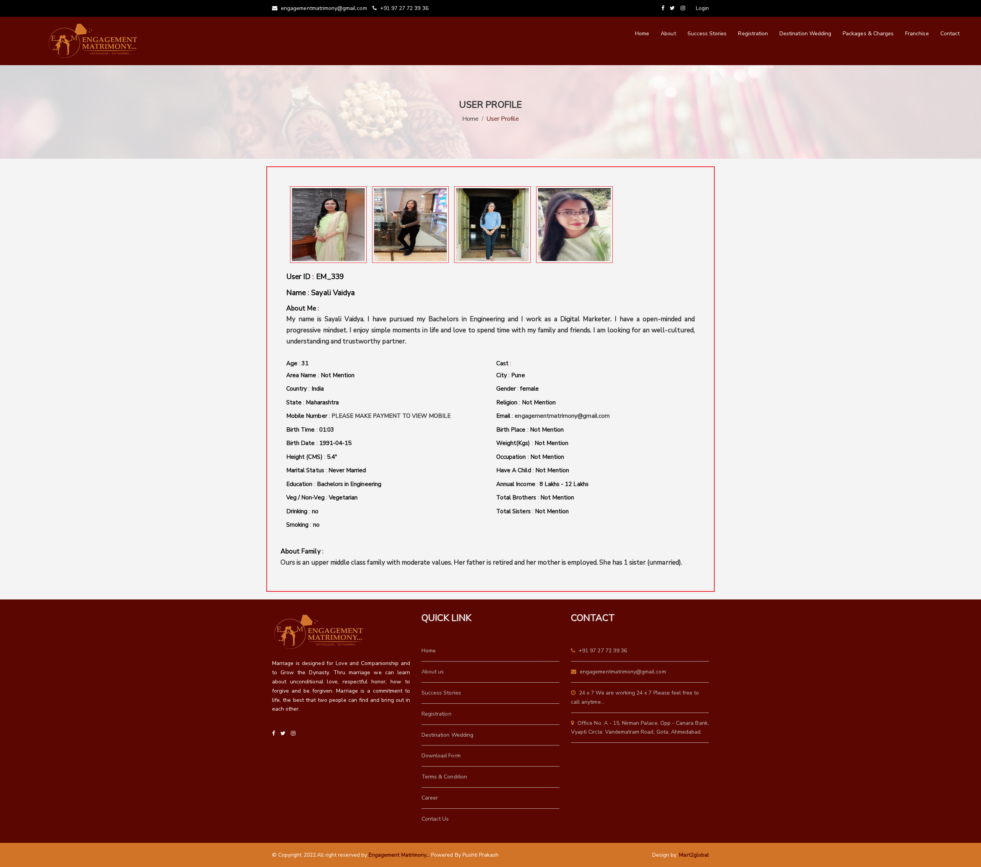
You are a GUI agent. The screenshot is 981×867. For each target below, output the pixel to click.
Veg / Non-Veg (322, 497)
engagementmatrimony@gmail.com (323, 8)
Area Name (320, 375)
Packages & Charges (868, 33)
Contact (950, 33)
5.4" (332, 457)
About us (433, 671)
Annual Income (542, 484)
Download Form (441, 755)
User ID (315, 277)
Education (333, 484)
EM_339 (330, 277)
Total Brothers (535, 497)
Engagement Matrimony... (399, 855)
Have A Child (532, 470)
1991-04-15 (335, 443)
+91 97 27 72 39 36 (403, 8)
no (315, 511)
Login (702, 8)
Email (553, 416)
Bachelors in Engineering (349, 484)
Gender (517, 388)
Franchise (917, 33)
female (529, 388)
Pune (518, 375)
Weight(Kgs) (532, 443)
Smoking (303, 525)
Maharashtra (322, 402)
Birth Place (530, 430)
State (312, 402)
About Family (481, 557)
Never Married (347, 470)
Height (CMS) (311, 457)
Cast (503, 363)
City (510, 375)
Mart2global (694, 855)
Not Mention (338, 375)
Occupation (530, 457)
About (668, 33)
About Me (490, 325)
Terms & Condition (444, 776)
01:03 (326, 430)
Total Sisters (532, 511)
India (318, 388)
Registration (753, 33)
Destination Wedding (805, 33)
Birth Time (310, 430)
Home (642, 33)
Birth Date (318, 443)
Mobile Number (368, 416)
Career (430, 797)
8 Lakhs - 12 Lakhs (564, 484)
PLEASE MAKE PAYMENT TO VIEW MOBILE (391, 416)
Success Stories (707, 33)
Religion (526, 402)
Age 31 (297, 363)
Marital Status (326, 470)
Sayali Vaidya (333, 293)
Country (305, 388)
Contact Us (435, 819)
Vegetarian (343, 497)
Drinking (302, 511)
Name (320, 293)
